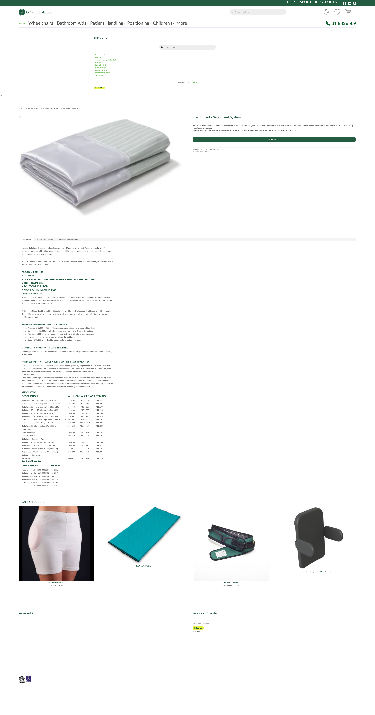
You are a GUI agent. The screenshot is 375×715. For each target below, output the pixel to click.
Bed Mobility (54, 109)
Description (26, 239)
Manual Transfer (44, 109)
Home (292, 2)
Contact (333, 2)
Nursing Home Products (219, 149)
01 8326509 (343, 23)
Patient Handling (33, 109)
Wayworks (185, 704)
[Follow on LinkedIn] (94, 621)
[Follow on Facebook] (98, 621)
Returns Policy (197, 677)
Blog (318, 2)
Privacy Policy (197, 665)
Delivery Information (200, 673)
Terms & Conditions (199, 669)
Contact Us (99, 88)
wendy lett (200, 151)
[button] (20, 116)
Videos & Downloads (45, 239)
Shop (25, 109)
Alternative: (197, 631)
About (306, 2)
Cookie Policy (197, 661)
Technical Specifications (68, 239)
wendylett (209, 151)
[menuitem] (41, 23)
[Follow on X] (102, 621)
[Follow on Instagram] (106, 621)
